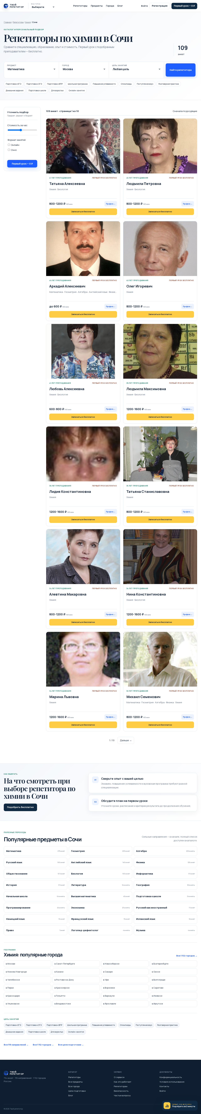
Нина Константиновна (146, 594)
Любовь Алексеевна (66, 389)
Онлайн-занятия (77, 90)
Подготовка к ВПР (55, 84)
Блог (120, 5)
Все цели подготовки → (71, 1044)
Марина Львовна (64, 696)
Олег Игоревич (139, 286)
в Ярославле (109, 1003)
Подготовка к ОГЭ (34, 84)
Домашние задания (14, 90)
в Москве (10, 963)
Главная (7, 22)
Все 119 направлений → (16, 1044)
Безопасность (121, 1090)
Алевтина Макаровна (67, 594)
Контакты (164, 1086)
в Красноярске (61, 987)
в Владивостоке (62, 1003)
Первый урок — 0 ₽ (184, 5)
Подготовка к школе (37, 90)
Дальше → (126, 740)
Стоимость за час (17, 125)
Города (110, 5)
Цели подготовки (77, 1090)
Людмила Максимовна (146, 389)
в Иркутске (157, 1003)
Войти (144, 5)
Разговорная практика (168, 84)
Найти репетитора (181, 69)
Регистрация (159, 5)
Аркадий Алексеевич (67, 286)
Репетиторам (120, 1086)
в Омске (156, 971)
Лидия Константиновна (70, 491)
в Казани (58, 971)
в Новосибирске (111, 963)
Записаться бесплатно (83, 211)
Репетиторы (80, 5)
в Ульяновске (12, 1003)
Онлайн (14, 145)
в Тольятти (59, 995)
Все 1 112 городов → (186, 955)
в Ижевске (157, 995)
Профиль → (110, 204)
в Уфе (106, 979)
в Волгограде (158, 979)
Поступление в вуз (145, 84)
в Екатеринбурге (160, 963)
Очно (13, 150)
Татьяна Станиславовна (147, 491)
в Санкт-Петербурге (64, 963)
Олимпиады (126, 84)
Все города (74, 1086)
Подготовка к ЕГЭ (13, 84)
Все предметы (75, 1081)
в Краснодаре (13, 995)
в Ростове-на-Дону (64, 979)
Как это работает (122, 1081)
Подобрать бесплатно (20, 807)
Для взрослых (57, 90)
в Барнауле (108, 995)
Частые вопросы (122, 1095)
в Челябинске (13, 979)
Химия (28, 22)
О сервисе (119, 1077)
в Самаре (108, 971)
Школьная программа (78, 84)
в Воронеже (109, 987)
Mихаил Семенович (143, 696)
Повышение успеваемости (104, 84)
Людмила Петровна (143, 183)
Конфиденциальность (171, 1077)
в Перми (10, 987)
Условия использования (172, 1081)
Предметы (97, 5)
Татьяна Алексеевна (67, 183)
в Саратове (157, 987)
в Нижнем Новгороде (16, 971)
